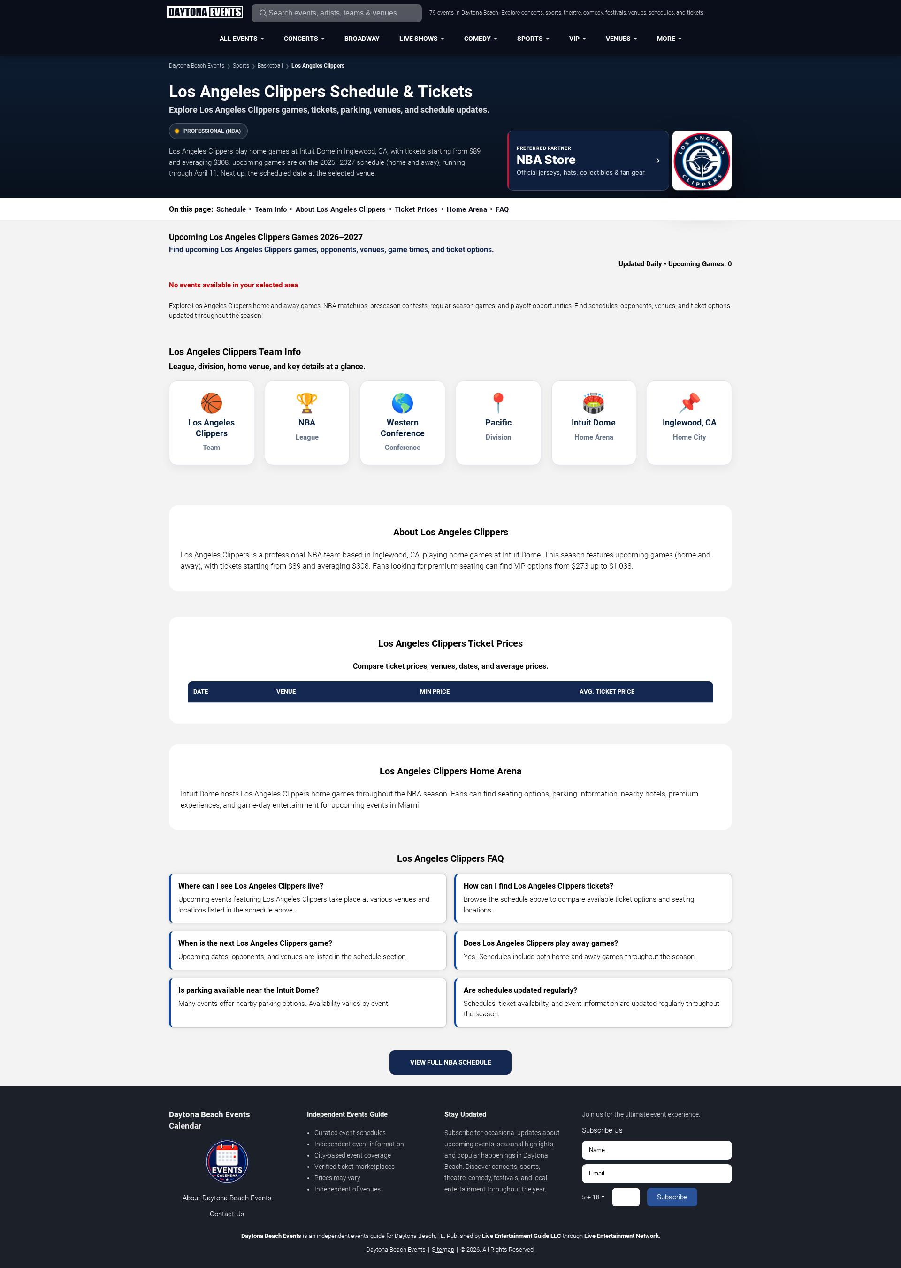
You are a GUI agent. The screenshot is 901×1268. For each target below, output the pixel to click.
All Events (239, 38)
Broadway (362, 38)
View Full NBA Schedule (450, 1062)
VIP (574, 38)
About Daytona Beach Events (227, 1198)
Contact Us (227, 1214)
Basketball (270, 65)
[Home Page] (205, 12)
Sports (530, 38)
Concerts (301, 38)
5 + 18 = (593, 1197)
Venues (618, 38)
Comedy (477, 38)
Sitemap (443, 1249)
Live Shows (418, 38)
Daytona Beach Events (196, 65)
